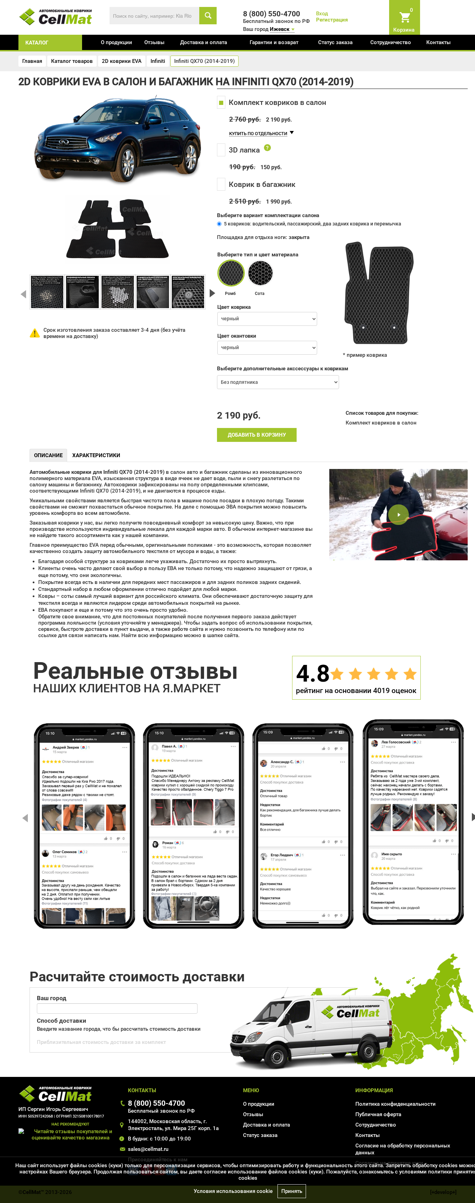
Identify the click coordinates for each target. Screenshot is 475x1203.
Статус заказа (335, 42)
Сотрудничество (390, 42)
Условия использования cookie (233, 1191)
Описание (48, 455)
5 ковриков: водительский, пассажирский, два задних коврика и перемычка (312, 223)
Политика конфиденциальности (395, 1104)
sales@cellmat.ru (148, 1149)
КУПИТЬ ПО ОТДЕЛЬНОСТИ (258, 133)
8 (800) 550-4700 (156, 1103)
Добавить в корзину (257, 435)
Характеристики (96, 455)
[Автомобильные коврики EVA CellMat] (55, 16)
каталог (36, 43)
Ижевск (279, 29)
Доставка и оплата (203, 42)
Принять (291, 1191)
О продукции (116, 42)
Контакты (438, 42)
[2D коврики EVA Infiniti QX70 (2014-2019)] (47, 292)
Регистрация (332, 20)
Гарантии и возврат (274, 42)
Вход (322, 13)
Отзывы (154, 42)
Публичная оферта (378, 1114)
